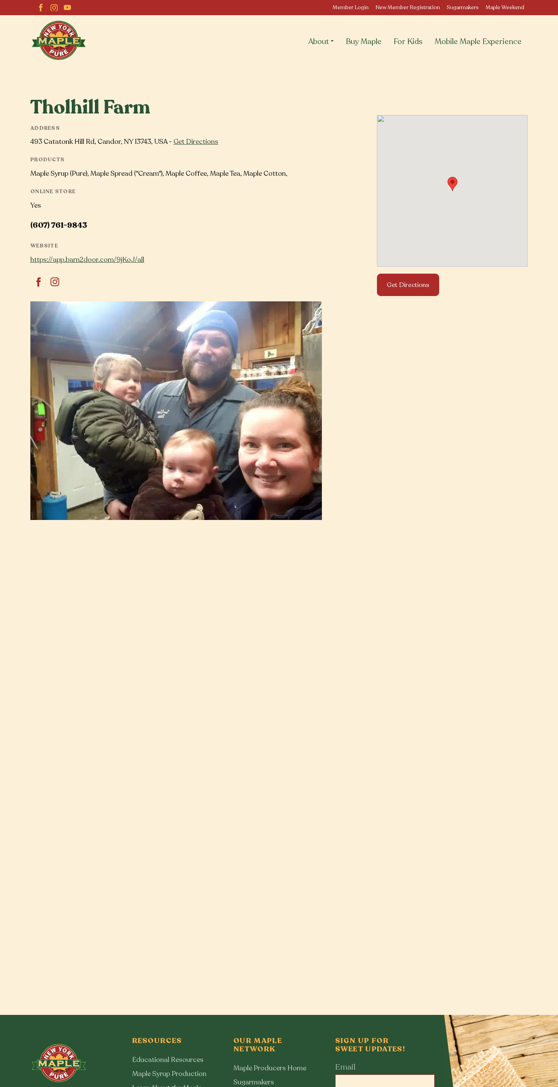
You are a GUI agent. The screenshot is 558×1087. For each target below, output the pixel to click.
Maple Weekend (504, 7)
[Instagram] (54, 7)
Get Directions (195, 141)
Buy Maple (363, 41)
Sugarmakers (463, 7)
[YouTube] (67, 7)
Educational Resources (167, 1059)
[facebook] (40, 7)
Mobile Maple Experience (478, 41)
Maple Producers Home (269, 1068)
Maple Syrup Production (169, 1073)
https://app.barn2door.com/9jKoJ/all (87, 259)
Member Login (351, 7)
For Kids (408, 41)
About (318, 41)
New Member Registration (407, 7)
